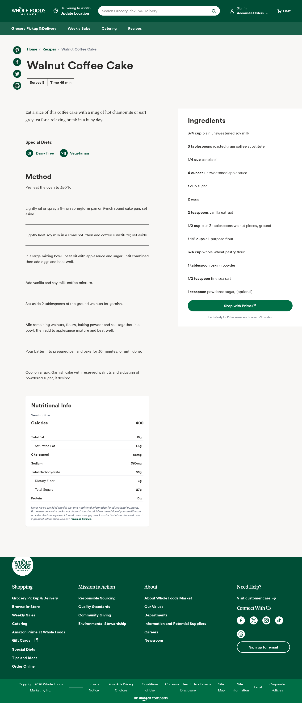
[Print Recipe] (17, 86)
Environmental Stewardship (102, 623)
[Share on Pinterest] (17, 50)
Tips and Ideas (24, 657)
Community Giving (94, 615)
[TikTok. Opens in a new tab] (279, 620)
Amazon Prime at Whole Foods (38, 632)
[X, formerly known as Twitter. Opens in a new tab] (254, 620)
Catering (19, 623)
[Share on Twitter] (17, 74)
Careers (151, 632)
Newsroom (153, 640)
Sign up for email (263, 647)
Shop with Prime (238, 305)
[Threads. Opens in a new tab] (241, 634)
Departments (155, 615)
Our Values (153, 606)
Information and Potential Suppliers (175, 623)
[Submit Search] (214, 11)
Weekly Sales (23, 615)
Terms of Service (80, 519)
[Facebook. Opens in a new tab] (241, 620)
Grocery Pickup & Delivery (35, 598)
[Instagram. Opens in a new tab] (266, 620)
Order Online (23, 666)
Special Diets (23, 649)
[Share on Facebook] (17, 62)
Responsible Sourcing (97, 598)
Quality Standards (94, 606)
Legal (258, 687)
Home (32, 49)
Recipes (49, 49)
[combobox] (153, 11)
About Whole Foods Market (168, 598)
